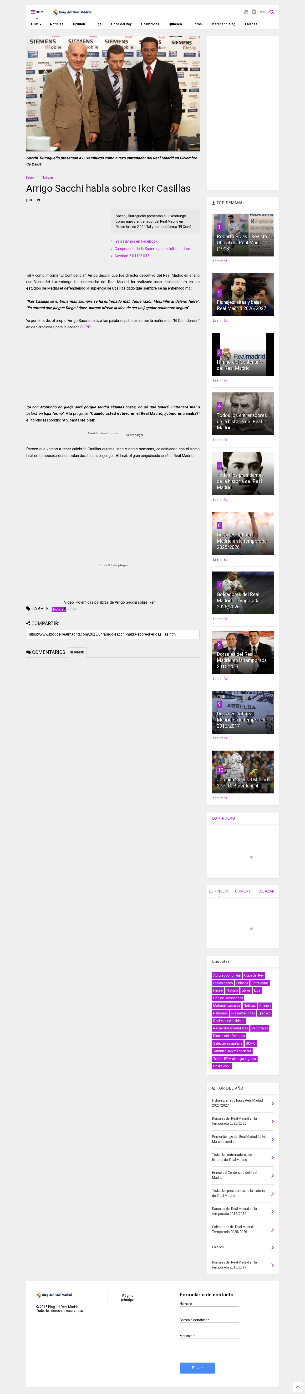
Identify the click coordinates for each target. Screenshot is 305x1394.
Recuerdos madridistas (230, 1028)
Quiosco (175, 24)
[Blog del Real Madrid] (72, 13)
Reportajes (260, 1028)
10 (220, 770)
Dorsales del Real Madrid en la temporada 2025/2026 (242, 541)
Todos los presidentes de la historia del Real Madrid (240, 481)
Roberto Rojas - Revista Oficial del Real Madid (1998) (242, 243)
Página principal (128, 1298)
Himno (218, 990)
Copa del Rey (121, 24)
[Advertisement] (62, 238)
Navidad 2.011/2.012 (132, 256)
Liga (98, 24)
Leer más (220, 261)
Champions (150, 24)
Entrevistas (260, 983)
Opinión (79, 24)
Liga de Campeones (228, 998)
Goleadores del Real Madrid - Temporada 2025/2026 (238, 601)
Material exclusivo (226, 1006)
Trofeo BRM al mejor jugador (234, 1059)
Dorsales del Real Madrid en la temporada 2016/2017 (242, 720)
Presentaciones (243, 1013)
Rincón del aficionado (229, 1036)
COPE (85, 327)
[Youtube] (246, 11)
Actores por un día (227, 975)
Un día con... (222, 1066)
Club (34, 24)
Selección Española (227, 1043)
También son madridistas (232, 1051)
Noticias (56, 24)
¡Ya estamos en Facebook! (137, 241)
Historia (232, 990)
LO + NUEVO (223, 818)
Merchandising (223, 24)
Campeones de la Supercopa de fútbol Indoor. (153, 248)
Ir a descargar (133, 435)
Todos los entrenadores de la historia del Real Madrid (242, 421)
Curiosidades (223, 983)
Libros (197, 24)
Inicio (30, 177)
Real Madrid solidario (228, 1021)
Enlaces (251, 24)
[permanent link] (38, 200)
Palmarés (220, 1013)
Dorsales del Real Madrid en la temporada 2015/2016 (242, 660)
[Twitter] (254, 11)
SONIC (250, 1043)
